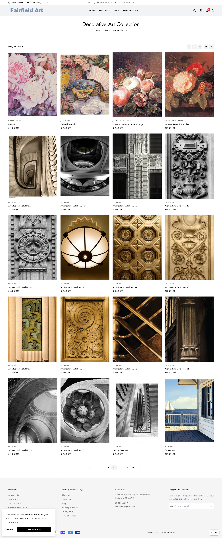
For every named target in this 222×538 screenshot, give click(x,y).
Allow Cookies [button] (34, 529)
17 (121, 467)
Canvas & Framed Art (17, 507)
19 (133, 467)
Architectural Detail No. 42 (177, 205)
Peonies (12, 124)
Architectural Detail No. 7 (72, 450)
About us (66, 495)
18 (127, 467)
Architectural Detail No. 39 (125, 287)
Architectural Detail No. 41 (20, 287)
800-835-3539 (121, 502)
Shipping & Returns (70, 507)
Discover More (128, 2)
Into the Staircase (120, 450)
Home (97, 30)
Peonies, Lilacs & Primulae (177, 124)
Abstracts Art (13, 495)
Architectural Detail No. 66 (177, 368)
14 (101, 467)
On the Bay (170, 450)
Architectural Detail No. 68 (125, 368)
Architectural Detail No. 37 (20, 368)
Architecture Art (15, 503)
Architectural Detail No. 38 (177, 287)
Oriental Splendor (69, 124)
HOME (92, 10)
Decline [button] (9, 529)
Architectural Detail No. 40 (73, 287)
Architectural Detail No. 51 (20, 450)
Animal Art (13, 499)
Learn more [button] (12, 522)
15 (108, 467)
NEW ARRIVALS (130, 10)
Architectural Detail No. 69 (73, 368)
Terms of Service (69, 515)
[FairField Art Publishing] (27, 10)
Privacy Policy (68, 511)
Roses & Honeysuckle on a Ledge (128, 124)
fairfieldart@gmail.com (125, 506)
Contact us (66, 499)
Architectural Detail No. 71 (20, 205)
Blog (64, 503)
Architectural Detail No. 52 (125, 205)
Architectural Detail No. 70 (73, 205)
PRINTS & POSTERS (108, 10)
